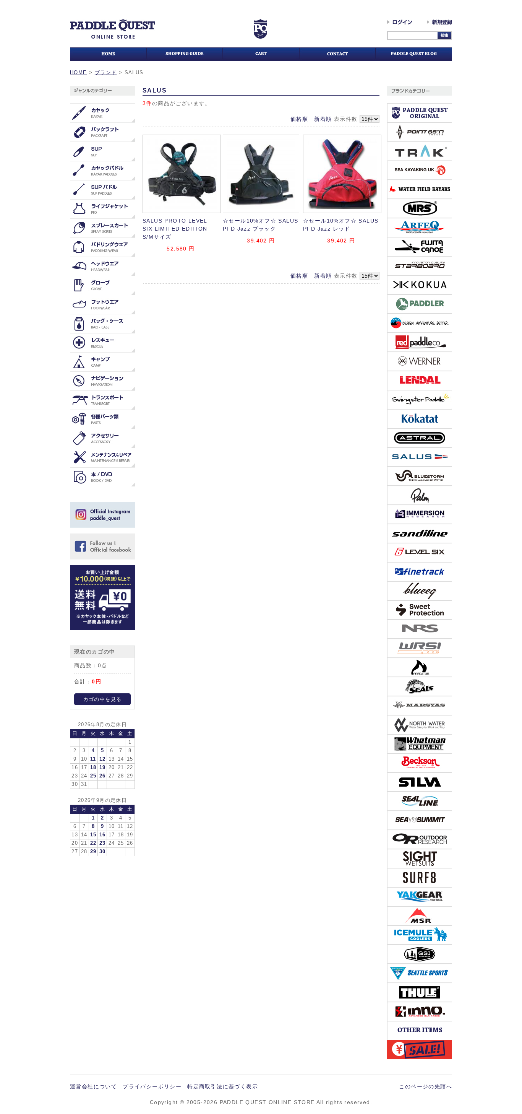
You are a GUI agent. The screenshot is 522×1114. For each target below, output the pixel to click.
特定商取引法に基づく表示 (222, 1086)
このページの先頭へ (425, 1086)
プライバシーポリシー (152, 1086)
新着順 (323, 119)
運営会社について (93, 1086)
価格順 (299, 119)
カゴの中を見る (102, 699)
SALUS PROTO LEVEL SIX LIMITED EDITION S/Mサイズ (175, 229)
